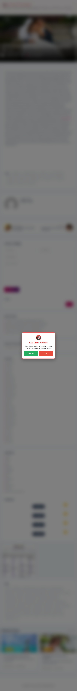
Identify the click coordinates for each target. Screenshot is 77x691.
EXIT (46, 353)
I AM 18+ (31, 353)
